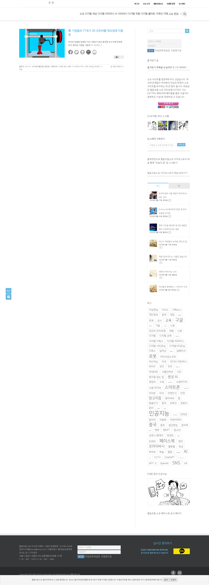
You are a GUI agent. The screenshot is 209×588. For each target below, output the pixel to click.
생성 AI (173, 377)
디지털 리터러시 (175, 341)
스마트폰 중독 (186, 388)
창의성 (150, 430)
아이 (161, 393)
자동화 (162, 420)
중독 (162, 425)
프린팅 (97, 66)
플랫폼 (171, 446)
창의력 (184, 425)
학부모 (152, 452)
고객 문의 (33, 553)
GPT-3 (152, 463)
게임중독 (179, 315)
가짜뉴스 (176, 310)
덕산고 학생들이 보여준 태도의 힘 (173, 241)
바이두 (152, 366)
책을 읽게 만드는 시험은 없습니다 (173, 257)
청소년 (177, 430)
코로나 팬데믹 (156, 435)
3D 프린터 (75, 66)
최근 (158, 186)
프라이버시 (156, 446)
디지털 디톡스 (156, 341)
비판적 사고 (178, 367)
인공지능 (159, 413)
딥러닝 (162, 350)
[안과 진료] (183, 125)
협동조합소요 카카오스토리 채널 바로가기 (167, 173)
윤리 (151, 408)
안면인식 (172, 393)
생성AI (152, 382)
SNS (176, 463)
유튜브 (183, 403)
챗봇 (157, 430)
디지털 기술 (177, 336)
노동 (172, 325)
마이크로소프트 (168, 356)
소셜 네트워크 (170, 382)
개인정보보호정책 (64, 549)
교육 (168, 320)
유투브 (173, 403)
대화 (171, 331)
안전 (182, 393)
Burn (150, 458)
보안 (161, 366)
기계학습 (150, 326)
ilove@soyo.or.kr (38, 549)
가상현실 (153, 310)
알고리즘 (155, 398)
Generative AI (181, 458)
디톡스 (152, 350)
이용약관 (51, 549)
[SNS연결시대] (162, 125)
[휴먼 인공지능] (152, 125)
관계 (151, 320)
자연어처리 (175, 420)
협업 (170, 452)
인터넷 (183, 414)
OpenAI (164, 463)
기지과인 (165, 326)
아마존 (152, 393)
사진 (179, 372)
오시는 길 (23, 553)
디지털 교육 (165, 335)
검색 (164, 314)
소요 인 (27, 66)
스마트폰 (172, 387)
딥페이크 (181, 350)
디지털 (152, 335)
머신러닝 (153, 361)
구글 (179, 320)
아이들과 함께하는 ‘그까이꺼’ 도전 (173, 287)
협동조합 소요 (75, 574)
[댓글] (179, 186)
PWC (82, 66)
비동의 (173, 580)
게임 (172, 314)
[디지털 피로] (173, 125)
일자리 (152, 420)
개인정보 (153, 314)
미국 (86, 66)
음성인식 (158, 408)
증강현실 (173, 425)
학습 (161, 452)
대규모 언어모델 (157, 331)
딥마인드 (171, 351)
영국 (164, 403)
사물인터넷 (167, 372)
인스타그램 (175, 415)
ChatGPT (169, 457)
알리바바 (169, 398)
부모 (170, 366)
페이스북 (167, 441)
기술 (157, 325)
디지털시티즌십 (177, 346)
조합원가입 (176, 50)
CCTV (157, 457)
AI (186, 451)
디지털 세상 (62, 66)
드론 (179, 331)
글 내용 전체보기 (116, 66)
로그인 (175, 67)
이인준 (165, 408)
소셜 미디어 (155, 387)
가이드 (165, 310)
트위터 (152, 441)
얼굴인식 (153, 403)
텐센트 (170, 435)
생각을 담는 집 (156, 377)
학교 (181, 446)
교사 (159, 320)
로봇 (153, 356)
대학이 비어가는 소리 (168, 272)
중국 (153, 425)
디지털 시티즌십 (157, 346)
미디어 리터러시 (178, 361)
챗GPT (166, 430)
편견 (180, 441)
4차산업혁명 (178, 452)
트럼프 (178, 436)
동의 (166, 580)
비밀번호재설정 (162, 50)
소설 (162, 382)
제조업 (91, 66)
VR (185, 463)
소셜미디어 (181, 382)
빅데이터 (153, 372)
